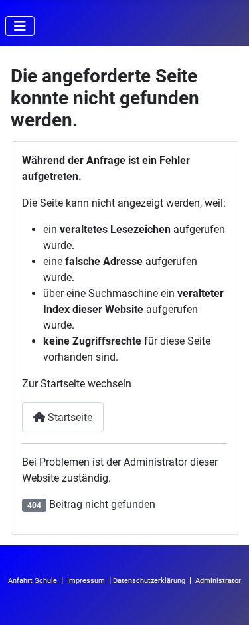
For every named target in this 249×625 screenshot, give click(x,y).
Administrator (218, 581)
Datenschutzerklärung (150, 581)
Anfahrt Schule (33, 581)
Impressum (86, 581)
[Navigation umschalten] (20, 26)
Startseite (68, 417)
